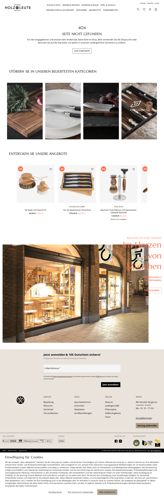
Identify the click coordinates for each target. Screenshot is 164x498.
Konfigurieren (55, 492)
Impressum (23, 450)
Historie (109, 402)
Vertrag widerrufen (147, 425)
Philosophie (110, 409)
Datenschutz (12, 450)
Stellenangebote (113, 413)
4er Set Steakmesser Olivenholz (77, 210)
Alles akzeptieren (107, 492)
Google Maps (151, 290)
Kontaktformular (144, 418)
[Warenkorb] (156, 9)
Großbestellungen (83, 413)
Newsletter (79, 409)
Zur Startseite (82, 50)
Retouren (48, 405)
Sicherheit (48, 409)
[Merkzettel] (144, 9)
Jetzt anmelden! (111, 384)
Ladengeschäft (112, 405)
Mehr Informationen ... (29, 486)
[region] (82, 194)
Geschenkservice (82, 402)
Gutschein (79, 405)
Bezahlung (49, 402)
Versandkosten (51, 413)
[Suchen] (138, 9)
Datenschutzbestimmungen (62, 376)
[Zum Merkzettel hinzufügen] (50, 169)
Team (107, 416)
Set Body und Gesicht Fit (35, 210)
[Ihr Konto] (150, 9)
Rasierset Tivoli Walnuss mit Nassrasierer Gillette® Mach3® (118, 211)
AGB (97, 376)
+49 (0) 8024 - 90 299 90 (143, 405)
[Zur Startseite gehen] (18, 7)
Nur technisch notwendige (80, 492)
